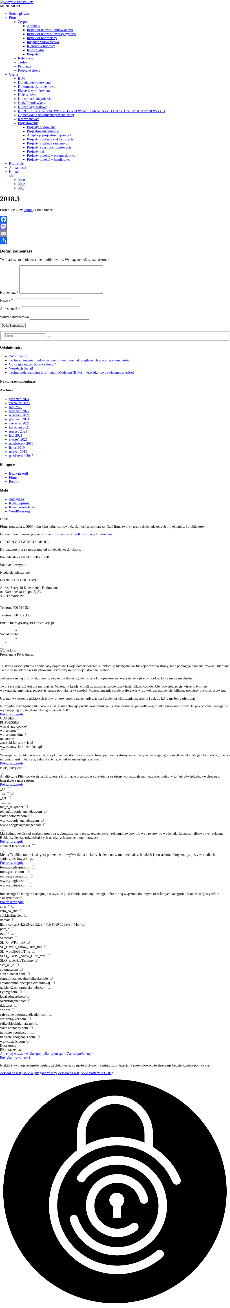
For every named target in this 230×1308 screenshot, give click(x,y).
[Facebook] (115, 219)
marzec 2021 (18, 431)
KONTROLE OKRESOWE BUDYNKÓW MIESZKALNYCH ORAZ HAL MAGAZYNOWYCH (91, 111)
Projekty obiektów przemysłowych (51, 155)
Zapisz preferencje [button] (80, 1053)
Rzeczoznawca (28, 119)
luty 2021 (15, 435)
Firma (13, 18)
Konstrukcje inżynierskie (35, 99)
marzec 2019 (18, 451)
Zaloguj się (17, 499)
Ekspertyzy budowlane (34, 90)
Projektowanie (28, 123)
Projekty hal (35, 151)
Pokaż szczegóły (12, 714)
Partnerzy (24, 66)
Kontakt (14, 172)
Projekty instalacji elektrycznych (50, 139)
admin (28, 210)
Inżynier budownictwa (43, 42)
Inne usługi (8, 894)
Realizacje (16, 163)
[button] (11, 6)
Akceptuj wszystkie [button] (14, 1053)
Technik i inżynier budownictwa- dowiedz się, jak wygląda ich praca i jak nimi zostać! (70, 360)
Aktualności (17, 167)
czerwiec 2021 (19, 423)
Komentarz (9, 292)
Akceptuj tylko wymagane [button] (47, 1053)
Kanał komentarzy (22, 507)
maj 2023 (15, 407)
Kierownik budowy (41, 46)
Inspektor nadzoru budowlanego (50, 30)
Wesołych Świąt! (21, 368)
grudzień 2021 (19, 419)
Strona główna (19, 14)
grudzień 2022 (19, 411)
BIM (21, 78)
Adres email (10, 309)
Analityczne (8, 776)
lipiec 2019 (17, 447)
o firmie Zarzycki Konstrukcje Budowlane (83, 534)
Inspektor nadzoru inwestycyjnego (51, 34)
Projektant (34, 54)
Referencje (25, 58)
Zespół (23, 22)
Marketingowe (10, 833)
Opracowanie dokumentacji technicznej (46, 115)
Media (4, 855)
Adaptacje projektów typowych (49, 135)
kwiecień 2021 (19, 427)
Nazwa (6, 300)
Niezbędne (7, 706)
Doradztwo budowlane (34, 82)
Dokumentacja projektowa (36, 86)
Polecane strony (29, 70)
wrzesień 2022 (19, 415)
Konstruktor (35, 50)
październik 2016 (21, 456)
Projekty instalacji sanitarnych (48, 143)
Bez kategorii (18, 473)
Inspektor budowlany (42, 38)
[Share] (115, 240)
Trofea (22, 62)
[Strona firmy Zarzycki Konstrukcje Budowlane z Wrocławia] (16, 2)
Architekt (33, 26)
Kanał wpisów (19, 503)
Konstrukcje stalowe (32, 107)
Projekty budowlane (41, 127)
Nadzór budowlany (31, 103)
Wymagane (8, 755)
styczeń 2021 (18, 439)
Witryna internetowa (14, 317)
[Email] (115, 233)
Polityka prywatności (15, 1058)
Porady (14, 481)
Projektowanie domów (43, 131)
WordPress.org (19, 511)
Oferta (13, 74)
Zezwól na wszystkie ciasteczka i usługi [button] (86, 1073)
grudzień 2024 (19, 399)
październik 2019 (21, 443)
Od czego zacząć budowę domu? (32, 364)
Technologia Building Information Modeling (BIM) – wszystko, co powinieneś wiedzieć (71, 372)
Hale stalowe (27, 95)
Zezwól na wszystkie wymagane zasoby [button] (28, 1073)
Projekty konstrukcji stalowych (49, 147)
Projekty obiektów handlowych (49, 159)
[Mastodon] (115, 226)
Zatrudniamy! (18, 356)
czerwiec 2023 (19, 403)
